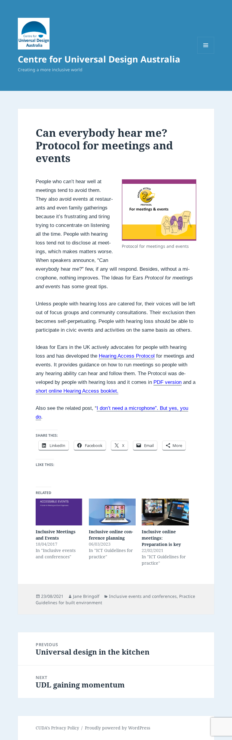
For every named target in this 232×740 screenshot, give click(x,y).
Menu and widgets (206, 53)
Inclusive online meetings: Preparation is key (161, 538)
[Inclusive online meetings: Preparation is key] (165, 512)
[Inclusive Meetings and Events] (59, 512)
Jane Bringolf (86, 596)
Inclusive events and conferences (143, 596)
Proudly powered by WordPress (117, 728)
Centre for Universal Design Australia (99, 59)
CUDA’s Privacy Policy (57, 728)
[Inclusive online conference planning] (112, 512)
